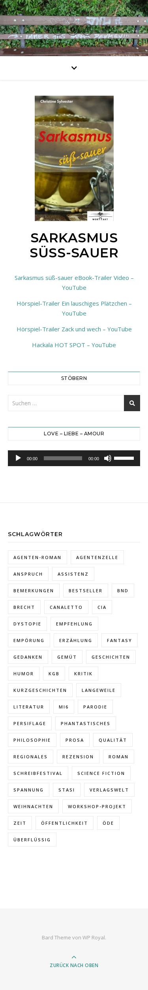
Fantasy (119, 640)
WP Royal (93, 937)
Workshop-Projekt (97, 806)
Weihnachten (33, 806)
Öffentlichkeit (64, 823)
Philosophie (32, 740)
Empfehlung (74, 624)
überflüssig (32, 840)
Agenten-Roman (37, 557)
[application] (74, 458)
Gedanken (28, 657)
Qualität (113, 740)
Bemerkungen (33, 590)
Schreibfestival (38, 773)
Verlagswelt (109, 790)
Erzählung (75, 640)
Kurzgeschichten (40, 690)
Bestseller (86, 590)
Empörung (29, 640)
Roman (119, 757)
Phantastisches (86, 723)
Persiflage (29, 723)
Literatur (28, 707)
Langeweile (99, 690)
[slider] (125, 457)
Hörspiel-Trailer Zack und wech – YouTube (74, 329)
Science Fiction (101, 773)
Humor (23, 673)
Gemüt (67, 657)
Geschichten (111, 657)
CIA (102, 607)
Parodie (95, 707)
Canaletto (66, 607)
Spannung (28, 790)
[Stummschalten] (108, 458)
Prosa (75, 740)
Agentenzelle (97, 557)
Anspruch (28, 574)
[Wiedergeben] (18, 458)
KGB (54, 673)
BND (123, 590)
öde (108, 823)
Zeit (19, 823)
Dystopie (27, 624)
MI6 (64, 707)
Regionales (30, 757)
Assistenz (73, 574)
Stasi (66, 790)
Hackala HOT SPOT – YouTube (74, 345)
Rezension (78, 757)
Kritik (83, 673)
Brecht (24, 607)
